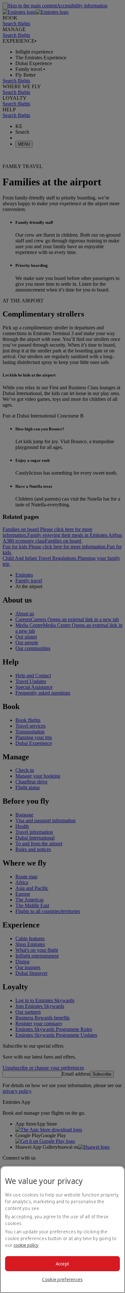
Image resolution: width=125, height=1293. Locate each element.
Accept (63, 1264)
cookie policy (25, 1245)
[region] (62, 1229)
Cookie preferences (62, 1279)
